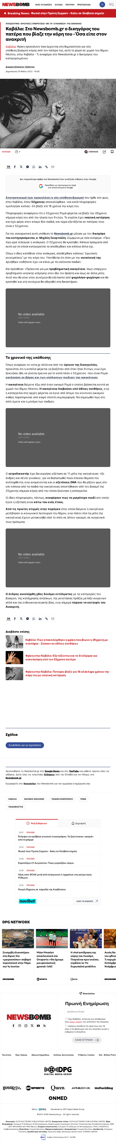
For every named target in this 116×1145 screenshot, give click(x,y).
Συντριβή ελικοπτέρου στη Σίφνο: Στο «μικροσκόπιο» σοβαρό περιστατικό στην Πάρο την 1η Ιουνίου (17, 959)
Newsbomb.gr (63, 233)
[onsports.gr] (35, 1088)
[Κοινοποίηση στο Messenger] (27, 167)
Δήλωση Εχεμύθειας (40, 1055)
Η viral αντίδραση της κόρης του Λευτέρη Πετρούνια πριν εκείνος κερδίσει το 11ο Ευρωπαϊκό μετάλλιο (84, 959)
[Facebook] (13, 1026)
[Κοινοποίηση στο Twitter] (21, 167)
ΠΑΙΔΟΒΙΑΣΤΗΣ (15, 807)
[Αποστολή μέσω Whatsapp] (34, 167)
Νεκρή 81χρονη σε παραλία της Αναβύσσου (42, 889)
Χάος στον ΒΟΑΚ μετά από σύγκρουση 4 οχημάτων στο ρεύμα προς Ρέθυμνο (55, 876)
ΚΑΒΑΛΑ (12, 799)
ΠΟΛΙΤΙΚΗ (69, 5)
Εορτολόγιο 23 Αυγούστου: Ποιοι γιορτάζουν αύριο (46, 863)
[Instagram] (26, 1026)
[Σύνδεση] (102, 4)
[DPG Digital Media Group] (58, 1071)
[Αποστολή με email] (53, 167)
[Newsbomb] (29, 1017)
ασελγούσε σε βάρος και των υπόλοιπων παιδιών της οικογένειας (52, 377)
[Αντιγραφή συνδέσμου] (104, 152)
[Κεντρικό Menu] (111, 4)
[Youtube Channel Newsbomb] (38, 1026)
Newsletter (30, 783)
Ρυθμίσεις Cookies (86, 1055)
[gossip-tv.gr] (12, 1088)
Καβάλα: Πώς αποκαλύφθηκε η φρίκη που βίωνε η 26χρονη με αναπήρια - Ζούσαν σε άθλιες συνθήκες (66, 641)
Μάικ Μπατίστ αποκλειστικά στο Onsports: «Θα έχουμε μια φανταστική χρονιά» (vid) (50, 959)
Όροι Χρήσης (21, 1055)
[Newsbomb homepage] (16, 4)
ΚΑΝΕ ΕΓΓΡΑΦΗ (84, 1040)
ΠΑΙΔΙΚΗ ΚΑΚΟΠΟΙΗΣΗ (62, 799)
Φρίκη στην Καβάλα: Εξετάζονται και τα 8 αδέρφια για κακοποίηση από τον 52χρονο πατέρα (61, 657)
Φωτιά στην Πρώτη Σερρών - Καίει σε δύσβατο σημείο (67, 13)
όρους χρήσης (75, 1022)
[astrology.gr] (81, 1088)
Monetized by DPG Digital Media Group (67, 1109)
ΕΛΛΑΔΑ (59, 5)
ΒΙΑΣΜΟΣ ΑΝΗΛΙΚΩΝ (34, 799)
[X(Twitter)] (32, 1026)
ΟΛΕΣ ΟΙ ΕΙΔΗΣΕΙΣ (43, 5)
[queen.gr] (58, 1088)
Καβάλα (11, 46)
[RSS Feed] (44, 1026)
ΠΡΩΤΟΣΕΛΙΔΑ (84, 5)
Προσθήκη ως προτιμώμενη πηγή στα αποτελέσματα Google (60, 186)
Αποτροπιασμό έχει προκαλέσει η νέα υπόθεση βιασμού (45, 197)
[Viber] (19, 1026)
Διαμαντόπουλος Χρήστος (20, 66)
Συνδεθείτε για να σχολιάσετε (25, 745)
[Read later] (112, 152)
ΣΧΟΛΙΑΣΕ (93, 152)
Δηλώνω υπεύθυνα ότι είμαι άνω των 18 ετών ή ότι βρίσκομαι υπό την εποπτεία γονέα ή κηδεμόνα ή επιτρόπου (87, 1029)
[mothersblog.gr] (104, 1088)
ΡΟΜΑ (83, 799)
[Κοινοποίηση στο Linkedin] (40, 167)
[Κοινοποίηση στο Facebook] (15, 167)
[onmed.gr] (58, 1098)
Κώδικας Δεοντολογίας (64, 1055)
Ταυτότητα (6, 1055)
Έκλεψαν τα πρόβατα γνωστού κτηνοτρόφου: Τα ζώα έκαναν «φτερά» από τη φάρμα (56, 838)
